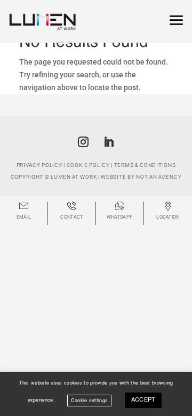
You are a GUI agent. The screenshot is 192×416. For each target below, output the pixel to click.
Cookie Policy (88, 165)
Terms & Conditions (145, 165)
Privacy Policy (39, 165)
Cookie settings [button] (89, 400)
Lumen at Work (74, 177)
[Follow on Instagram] (83, 142)
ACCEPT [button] (143, 400)
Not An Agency (158, 177)
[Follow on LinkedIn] (108, 142)
